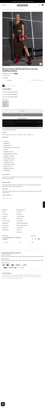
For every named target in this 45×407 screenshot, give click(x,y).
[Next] (42, 67)
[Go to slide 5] (24, 67)
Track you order (20, 227)
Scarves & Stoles (15, 276)
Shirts (13, 275)
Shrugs (37, 275)
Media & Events (5, 229)
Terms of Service (5, 225)
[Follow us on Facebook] (32, 239)
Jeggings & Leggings (18, 278)
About (3, 211)
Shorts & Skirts (11, 278)
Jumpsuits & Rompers (19, 275)
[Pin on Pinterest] (7, 198)
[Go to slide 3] (22, 67)
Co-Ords (20, 276)
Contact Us (4, 216)
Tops (6, 275)
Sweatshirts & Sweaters (6, 276)
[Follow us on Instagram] (35, 239)
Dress (3, 275)
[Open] (3, 404)
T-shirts (9, 275)
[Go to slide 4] (23, 67)
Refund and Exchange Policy (22, 223)
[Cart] (42, 5)
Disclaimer (4, 218)
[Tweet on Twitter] (9, 198)
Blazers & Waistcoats (27, 275)
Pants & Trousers (32, 276)
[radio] (3, 86)
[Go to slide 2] (21, 67)
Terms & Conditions (6, 220)
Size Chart (19, 229)
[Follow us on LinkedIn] (32, 242)
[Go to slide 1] (20, 67)
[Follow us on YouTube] (38, 239)
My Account (19, 211)
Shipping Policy (5, 223)
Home (3, 9)
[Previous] (2, 67)
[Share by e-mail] (11, 198)
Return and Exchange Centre (22, 225)
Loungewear (25, 276)
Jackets (33, 275)
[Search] (5, 5)
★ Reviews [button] (43, 204)
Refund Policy (5, 227)
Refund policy (19, 232)
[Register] (19, 242)
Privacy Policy (5, 214)
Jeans (6, 278)
